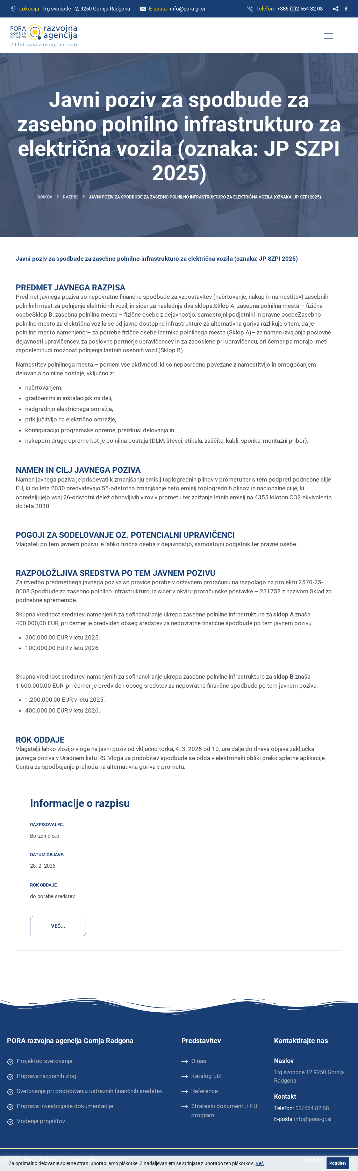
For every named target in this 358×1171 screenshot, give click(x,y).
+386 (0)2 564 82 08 (300, 9)
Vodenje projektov (41, 1121)
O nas (198, 1060)
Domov (44, 197)
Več (260, 1163)
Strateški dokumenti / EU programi (224, 1111)
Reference (204, 1090)
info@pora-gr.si (187, 9)
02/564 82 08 (312, 1108)
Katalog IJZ (206, 1075)
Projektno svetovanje (44, 1060)
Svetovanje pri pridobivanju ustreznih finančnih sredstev (90, 1090)
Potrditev (337, 1163)
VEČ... (58, 926)
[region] (179, 1163)
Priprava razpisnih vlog (47, 1075)
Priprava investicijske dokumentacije (65, 1106)
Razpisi (70, 197)
